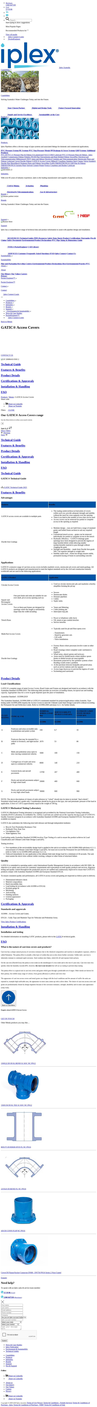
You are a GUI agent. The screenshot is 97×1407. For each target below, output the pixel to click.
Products (4, 117)
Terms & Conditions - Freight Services (57, 1403)
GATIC (59, 937)
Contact (4, 286)
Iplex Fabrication (12, 1347)
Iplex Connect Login (16, 37)
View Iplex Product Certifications (13, 922)
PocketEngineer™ (12, 315)
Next (3, 435)
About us (9, 1383)
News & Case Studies (14, 1345)
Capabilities (5, 70)
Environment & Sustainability (17, 1349)
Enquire (4, 1278)
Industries (5, 168)
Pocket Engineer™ (8, 278)
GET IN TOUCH (7, 1019)
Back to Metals (6, 322)
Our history (10, 1385)
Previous (6, 433)
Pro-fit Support (11, 1366)
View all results (11, 35)
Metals (11, 397)
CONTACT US (7, 355)
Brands (3, 194)
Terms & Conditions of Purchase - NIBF (28, 1405)
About (3, 266)
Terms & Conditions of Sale (54, 1405)
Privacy (8, 1391)
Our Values (10, 1387)
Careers (8, 1389)
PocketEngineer (14, 39)
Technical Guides (12, 1351)
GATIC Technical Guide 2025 (15, 487)
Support (4, 219)
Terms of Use (32, 1403)
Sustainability (6, 256)
